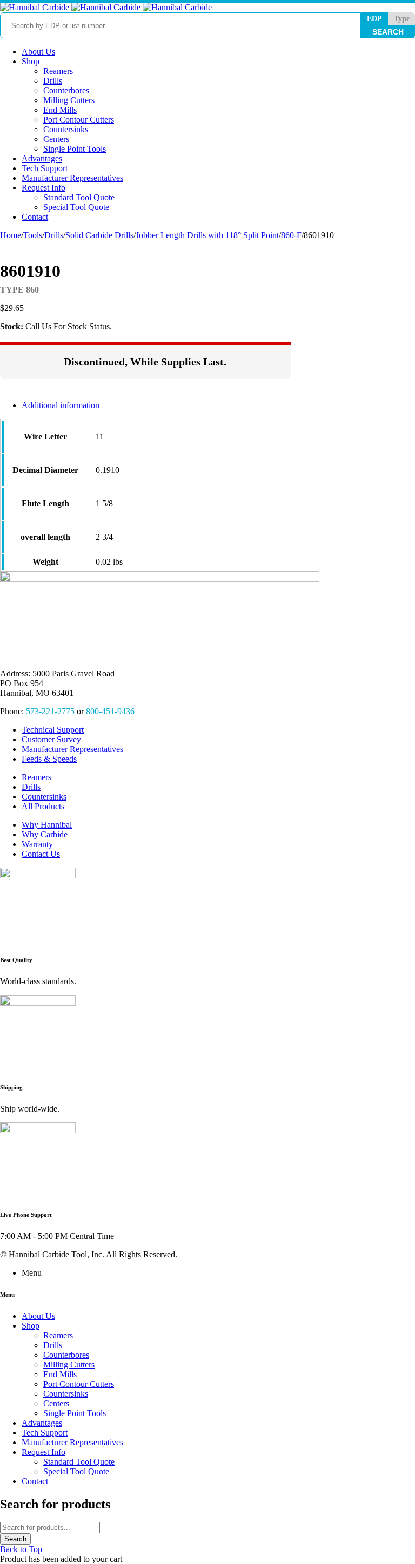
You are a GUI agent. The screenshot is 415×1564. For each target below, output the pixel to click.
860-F (291, 235)
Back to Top (21, 1549)
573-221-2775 (50, 711)
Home (10, 235)
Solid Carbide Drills (99, 235)
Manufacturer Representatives (72, 749)
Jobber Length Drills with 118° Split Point (207, 235)
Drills (53, 235)
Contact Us (41, 853)
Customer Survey (51, 739)
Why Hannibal (47, 824)
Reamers (36, 777)
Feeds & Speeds (49, 758)
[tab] (156, 405)
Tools (32, 235)
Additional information (60, 405)
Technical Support (53, 729)
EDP (374, 19)
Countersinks (44, 796)
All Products (43, 806)
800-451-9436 (110, 711)
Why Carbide (45, 834)
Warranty (37, 844)
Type (402, 19)
